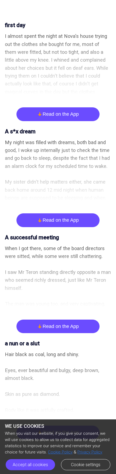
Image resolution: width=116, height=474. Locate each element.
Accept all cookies (30, 464)
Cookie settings (85, 464)
